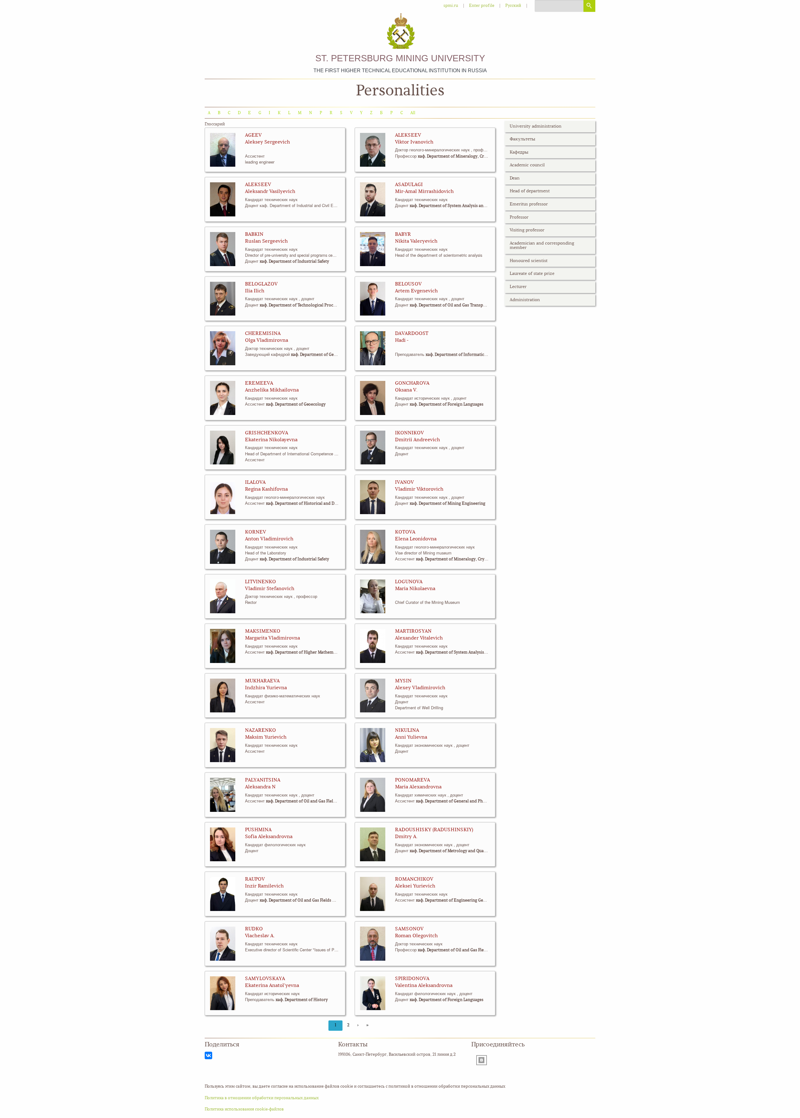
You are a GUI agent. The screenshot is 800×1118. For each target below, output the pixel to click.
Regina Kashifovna (266, 490)
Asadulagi (409, 184)
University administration (536, 126)
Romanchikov (414, 879)
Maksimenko (262, 631)
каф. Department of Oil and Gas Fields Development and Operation (329, 801)
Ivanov (404, 482)
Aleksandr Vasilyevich (270, 192)
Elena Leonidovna (416, 539)
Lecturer (518, 287)
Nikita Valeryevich (416, 242)
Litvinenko (260, 581)
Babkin (254, 234)
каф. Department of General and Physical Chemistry (340, 355)
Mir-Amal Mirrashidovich (424, 192)
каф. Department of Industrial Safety (294, 262)
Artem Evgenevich (416, 291)
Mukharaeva (262, 681)
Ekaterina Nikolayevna (271, 440)
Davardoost (411, 333)
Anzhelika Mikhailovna (272, 390)
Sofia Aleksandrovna (268, 837)
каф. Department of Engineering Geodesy (455, 900)
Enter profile (481, 6)
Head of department (530, 191)
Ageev (253, 135)
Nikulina (407, 730)
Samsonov (409, 929)
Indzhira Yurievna (266, 688)
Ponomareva (412, 780)
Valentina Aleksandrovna (423, 986)
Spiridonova (412, 978)
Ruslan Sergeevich (266, 242)
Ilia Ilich (254, 291)
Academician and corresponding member (542, 245)
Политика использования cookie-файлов (244, 1109)
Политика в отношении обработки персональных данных (262, 1098)
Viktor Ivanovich (414, 142)
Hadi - (401, 341)
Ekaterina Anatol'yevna (272, 986)
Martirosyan (413, 631)
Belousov (408, 284)
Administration (525, 300)
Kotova (405, 532)
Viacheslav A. (260, 936)
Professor (519, 217)
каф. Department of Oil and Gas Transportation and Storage (466, 305)
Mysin (403, 681)
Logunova (408, 581)
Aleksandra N (260, 787)
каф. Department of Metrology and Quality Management (463, 851)
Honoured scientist (529, 261)
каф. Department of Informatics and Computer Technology (481, 355)
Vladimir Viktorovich (419, 490)
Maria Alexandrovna (418, 787)
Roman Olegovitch (416, 936)
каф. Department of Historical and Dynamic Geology (315, 504)
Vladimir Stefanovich (269, 589)
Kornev (255, 532)
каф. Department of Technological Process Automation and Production (326, 305)
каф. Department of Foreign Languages (446, 404)
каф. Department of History (302, 1000)
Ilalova (255, 482)
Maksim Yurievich (266, 738)
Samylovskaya (265, 978)
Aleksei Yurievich (415, 886)
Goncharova (412, 383)
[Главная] (400, 32)
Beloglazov (261, 284)
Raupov (255, 879)
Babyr (403, 234)
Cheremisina (263, 333)
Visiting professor (527, 230)
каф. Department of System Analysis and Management (461, 206)
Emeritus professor (529, 204)
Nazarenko (260, 730)
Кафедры (519, 152)
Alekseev (408, 135)
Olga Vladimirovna (266, 341)
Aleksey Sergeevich (267, 142)
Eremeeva (259, 383)
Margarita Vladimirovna (272, 638)
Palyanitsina (262, 780)
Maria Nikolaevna (415, 589)
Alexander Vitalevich (419, 638)
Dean (515, 178)
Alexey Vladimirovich (420, 688)
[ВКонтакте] (208, 1055)
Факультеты (522, 139)
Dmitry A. (406, 837)
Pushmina (258, 829)
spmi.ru (450, 6)
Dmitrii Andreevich (417, 440)
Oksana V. (406, 390)
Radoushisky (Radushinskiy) (434, 829)
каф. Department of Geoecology (296, 404)
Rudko (254, 929)
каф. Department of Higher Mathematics (304, 652)
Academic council (527, 165)
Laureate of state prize (532, 273)
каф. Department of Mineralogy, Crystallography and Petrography (480, 156)
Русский (513, 6)
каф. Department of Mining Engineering (447, 504)
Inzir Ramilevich (264, 886)
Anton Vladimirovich (269, 539)
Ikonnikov (409, 433)
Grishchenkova (266, 433)
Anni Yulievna (411, 738)
